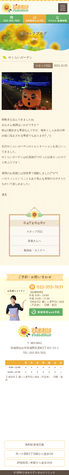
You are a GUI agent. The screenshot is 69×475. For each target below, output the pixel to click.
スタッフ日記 (34, 231)
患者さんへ (34, 240)
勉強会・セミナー (34, 250)
